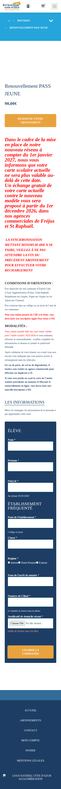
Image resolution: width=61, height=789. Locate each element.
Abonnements (30, 720)
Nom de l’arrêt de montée (23, 575)
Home (9, 19)
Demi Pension (28, 562)
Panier (30, 750)
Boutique (23, 20)
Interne (14, 562)
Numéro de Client (19, 596)
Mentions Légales (30, 760)
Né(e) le (13, 481)
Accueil (31, 710)
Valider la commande (30, 652)
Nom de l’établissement (22, 517)
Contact (30, 730)
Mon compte (30, 740)
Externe (43, 562)
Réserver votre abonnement (30, 120)
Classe (12, 537)
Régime (13, 558)
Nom (11, 439)
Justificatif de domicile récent (25, 616)
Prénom (13, 460)
